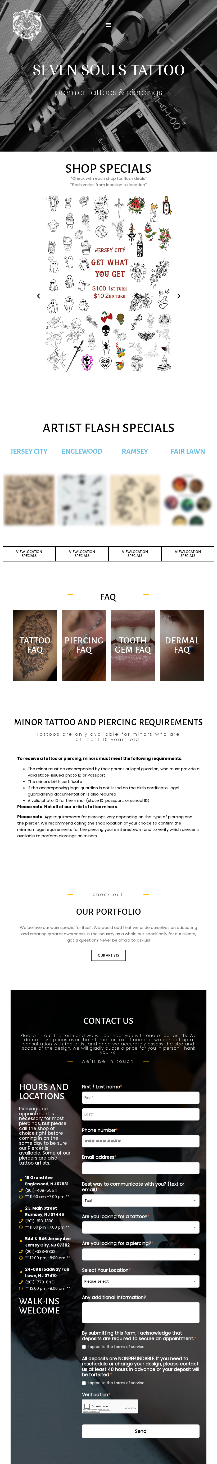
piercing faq (84, 645)
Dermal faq (182, 645)
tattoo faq (35, 645)
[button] (108, 24)
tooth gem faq (133, 645)
